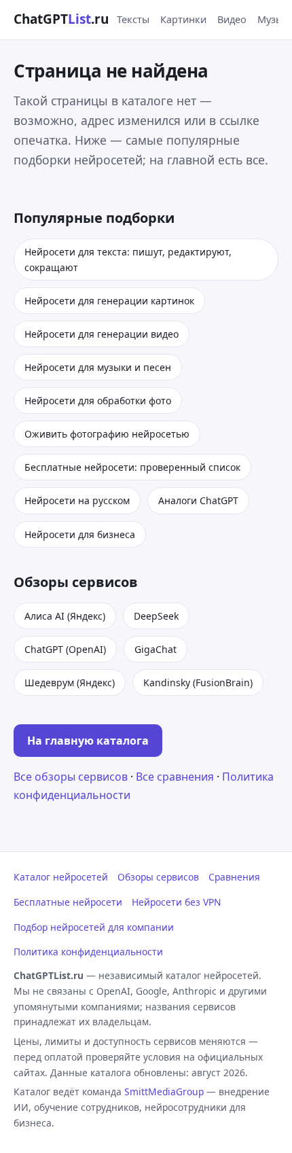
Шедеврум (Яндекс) (69, 682)
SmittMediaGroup (164, 1091)
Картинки (183, 19)
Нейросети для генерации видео (101, 333)
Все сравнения (175, 776)
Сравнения (234, 876)
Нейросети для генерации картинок (109, 300)
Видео (232, 19)
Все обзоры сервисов (71, 776)
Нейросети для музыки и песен (97, 367)
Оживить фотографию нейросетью (106, 433)
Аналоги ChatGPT (198, 500)
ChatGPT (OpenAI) (65, 649)
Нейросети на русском (77, 500)
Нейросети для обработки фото (97, 400)
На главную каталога (88, 740)
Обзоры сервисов (158, 876)
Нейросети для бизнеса (79, 534)
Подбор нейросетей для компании (94, 927)
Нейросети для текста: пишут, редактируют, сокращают (128, 259)
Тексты (133, 19)
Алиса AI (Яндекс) (64, 615)
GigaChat (155, 649)
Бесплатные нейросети (68, 901)
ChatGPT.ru (61, 19)
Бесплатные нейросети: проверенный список (132, 467)
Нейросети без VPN (176, 901)
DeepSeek (156, 615)
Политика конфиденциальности (88, 951)
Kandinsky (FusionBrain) (198, 682)
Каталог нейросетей (61, 876)
